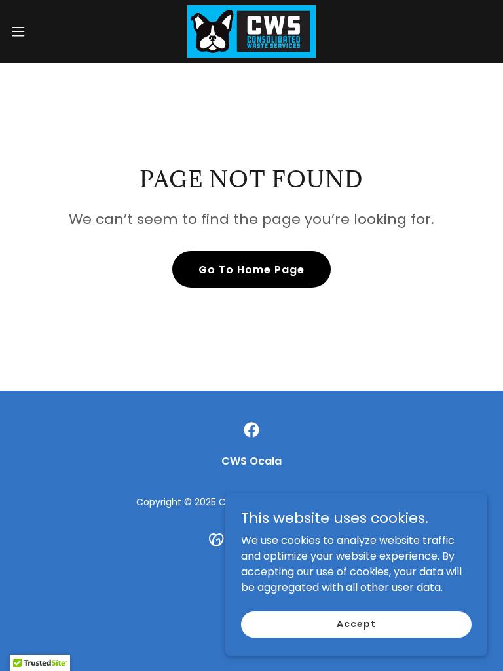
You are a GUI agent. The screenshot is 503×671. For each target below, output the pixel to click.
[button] (42, 31)
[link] (251, 31)
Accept (356, 623)
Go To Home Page (251, 269)
